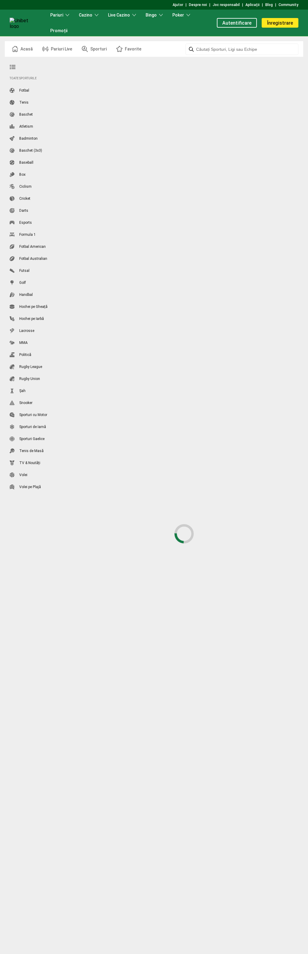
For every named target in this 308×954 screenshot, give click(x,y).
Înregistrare (280, 23)
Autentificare (236, 23)
